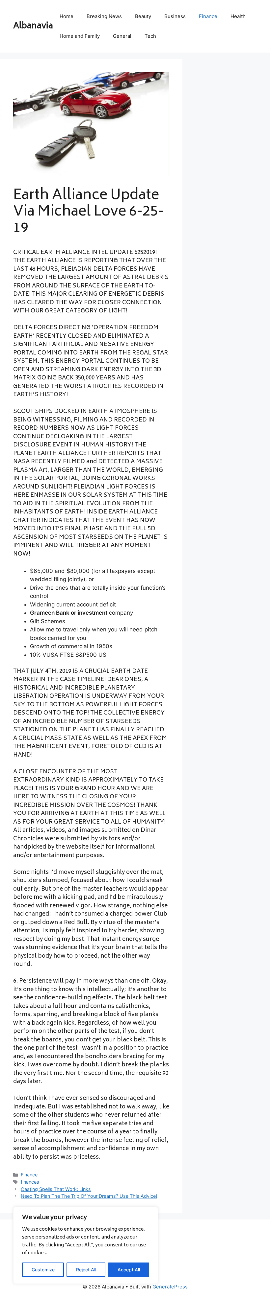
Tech (150, 36)
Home (66, 16)
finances (30, 1182)
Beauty (143, 16)
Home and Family (80, 36)
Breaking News (104, 16)
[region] (85, 1245)
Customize (43, 1269)
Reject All (86, 1269)
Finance (208, 16)
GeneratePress (170, 1287)
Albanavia (33, 26)
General (122, 36)
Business (175, 16)
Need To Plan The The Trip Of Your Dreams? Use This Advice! (89, 1196)
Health (238, 16)
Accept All (129, 1269)
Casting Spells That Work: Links (56, 1189)
